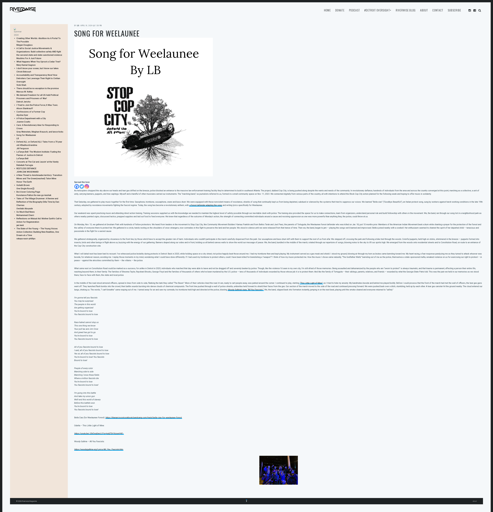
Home (327, 10)
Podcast (354, 10)
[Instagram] (86, 186)
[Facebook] (76, 186)
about (424, 10)
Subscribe (454, 10)
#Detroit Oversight (377, 10)
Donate (339, 10)
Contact (437, 10)
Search (479, 10)
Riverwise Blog (405, 10)
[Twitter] (81, 186)
